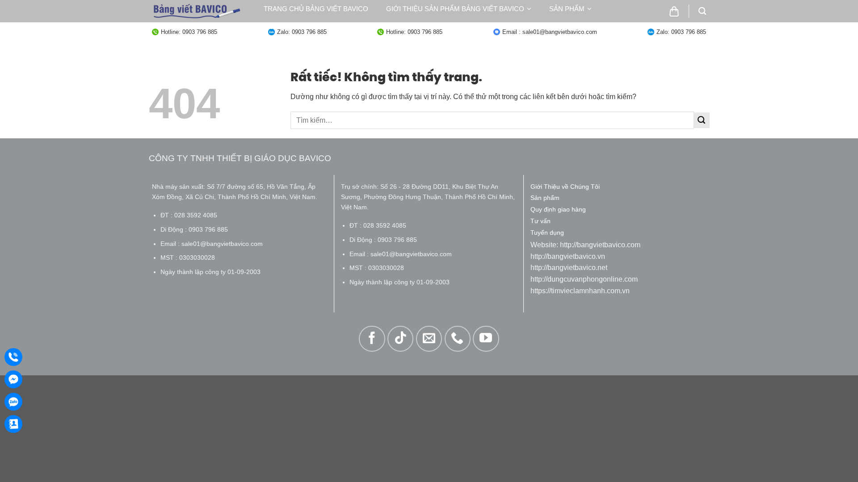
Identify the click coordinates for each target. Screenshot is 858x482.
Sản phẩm (567, 8)
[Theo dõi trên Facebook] (372, 339)
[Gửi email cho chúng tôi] (429, 339)
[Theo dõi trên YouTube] (486, 339)
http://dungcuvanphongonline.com (584, 279)
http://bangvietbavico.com (600, 245)
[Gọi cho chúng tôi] (458, 339)
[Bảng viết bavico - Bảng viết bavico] (196, 11)
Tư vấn (367, 26)
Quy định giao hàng (300, 26)
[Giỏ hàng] (674, 11)
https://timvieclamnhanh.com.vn (580, 291)
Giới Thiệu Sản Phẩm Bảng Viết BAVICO (455, 8)
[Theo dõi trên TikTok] (400, 339)
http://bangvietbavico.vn (567, 256)
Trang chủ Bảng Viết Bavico (316, 8)
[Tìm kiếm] (702, 11)
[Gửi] (702, 120)
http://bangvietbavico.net (568, 267)
